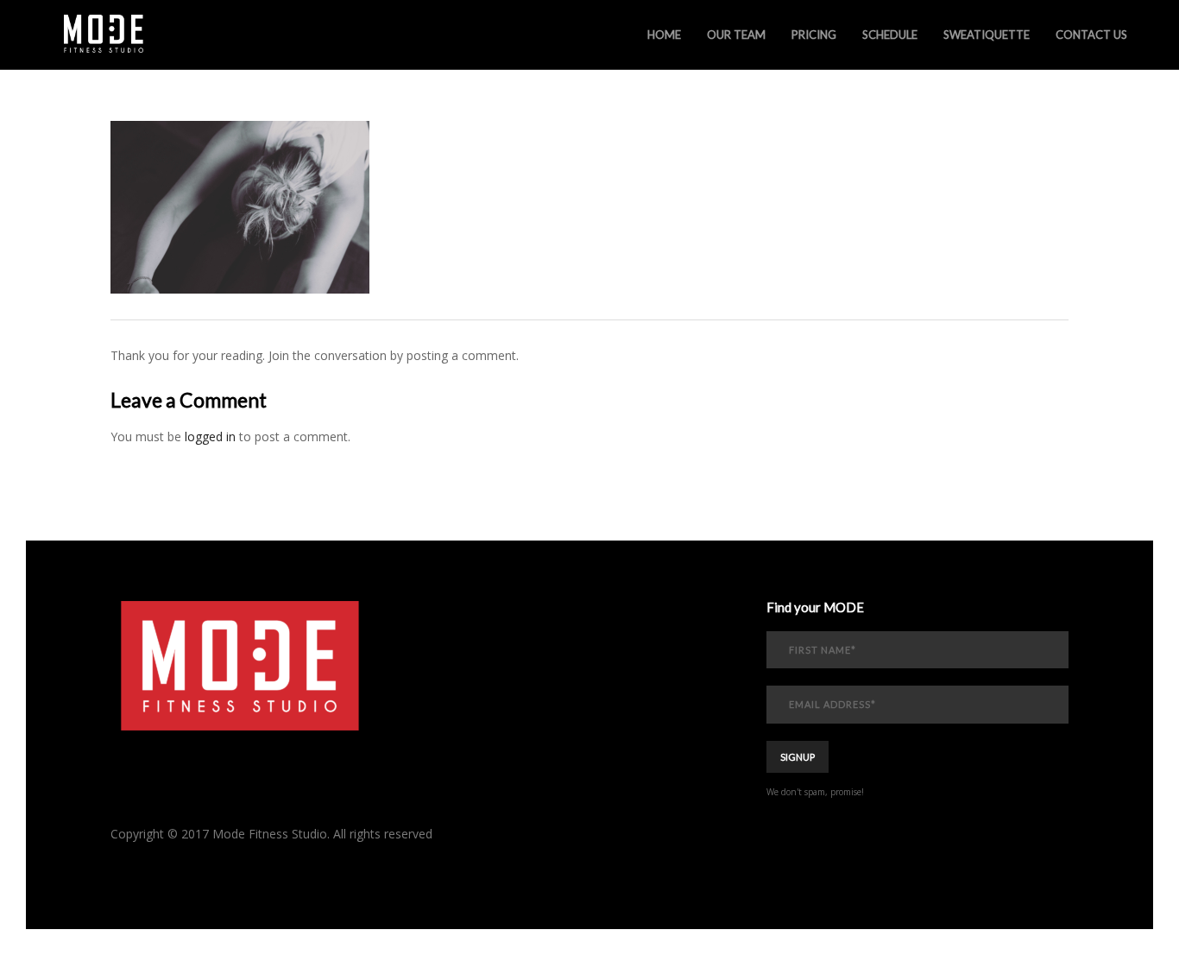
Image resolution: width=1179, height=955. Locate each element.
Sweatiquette (986, 34)
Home (664, 34)
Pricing (813, 34)
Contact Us (1091, 34)
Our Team (736, 34)
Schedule (889, 34)
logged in (210, 436)
